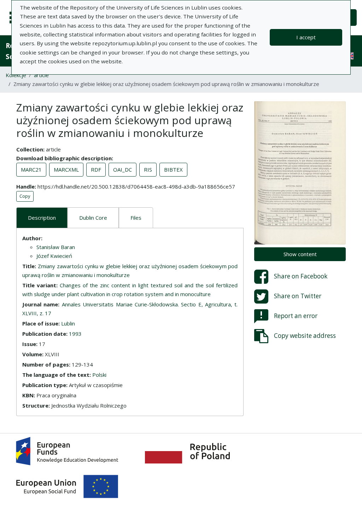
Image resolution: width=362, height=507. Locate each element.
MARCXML (66, 169)
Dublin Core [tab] (93, 217)
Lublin (68, 323)
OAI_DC (122, 169)
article (41, 75)
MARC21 (31, 169)
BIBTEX (173, 169)
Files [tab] (135, 217)
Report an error (295, 316)
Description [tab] (42, 217)
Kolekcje (16, 75)
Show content (300, 254)
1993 (75, 333)
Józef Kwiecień (54, 255)
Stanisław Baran (55, 246)
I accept (306, 37)
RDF (96, 169)
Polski (99, 374)
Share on (300, 276)
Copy (24, 196)
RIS (148, 169)
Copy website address (305, 336)
